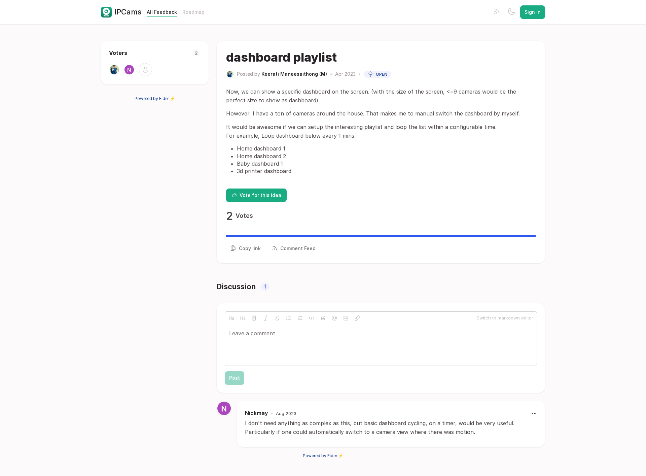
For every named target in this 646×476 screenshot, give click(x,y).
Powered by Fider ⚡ (155, 98)
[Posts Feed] (497, 12)
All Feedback (162, 12)
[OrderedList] (300, 318)
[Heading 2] (231, 318)
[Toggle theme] (511, 12)
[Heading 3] (243, 318)
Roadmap (193, 12)
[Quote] (323, 318)
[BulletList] (289, 318)
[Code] (312, 318)
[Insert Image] (346, 318)
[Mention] (334, 318)
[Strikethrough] (277, 318)
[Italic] (266, 318)
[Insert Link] (357, 318)
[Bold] (254, 318)
